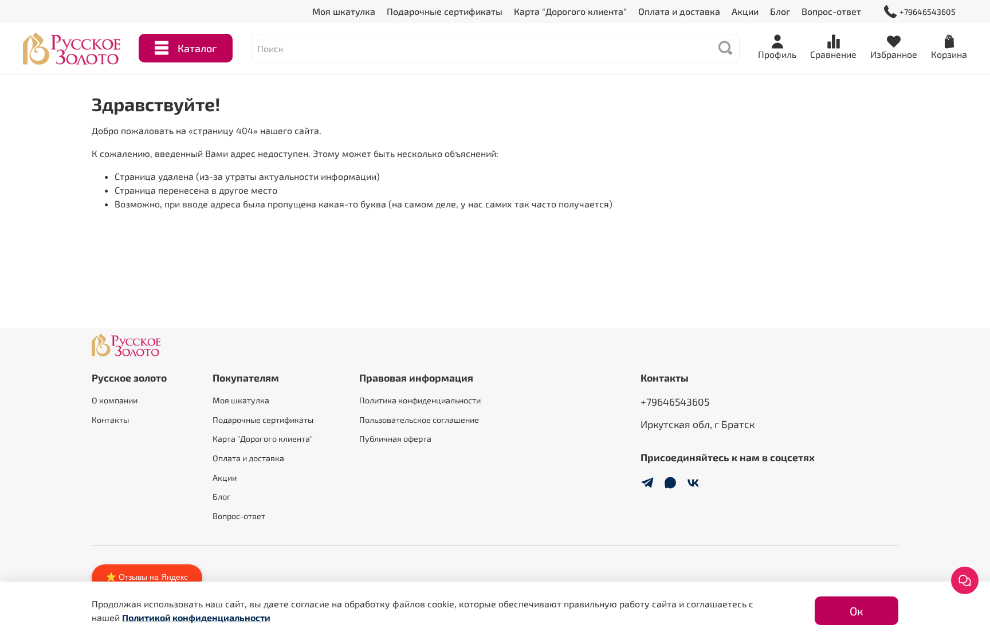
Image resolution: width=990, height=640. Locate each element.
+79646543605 (927, 12)
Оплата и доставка (679, 11)
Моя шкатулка (343, 11)
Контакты (110, 420)
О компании (115, 400)
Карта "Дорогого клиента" (570, 11)
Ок (856, 611)
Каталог (197, 48)
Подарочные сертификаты (444, 11)
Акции (745, 11)
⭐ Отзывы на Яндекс (147, 577)
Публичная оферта (395, 438)
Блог (780, 11)
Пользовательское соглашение (419, 420)
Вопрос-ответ (831, 11)
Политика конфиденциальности (420, 400)
